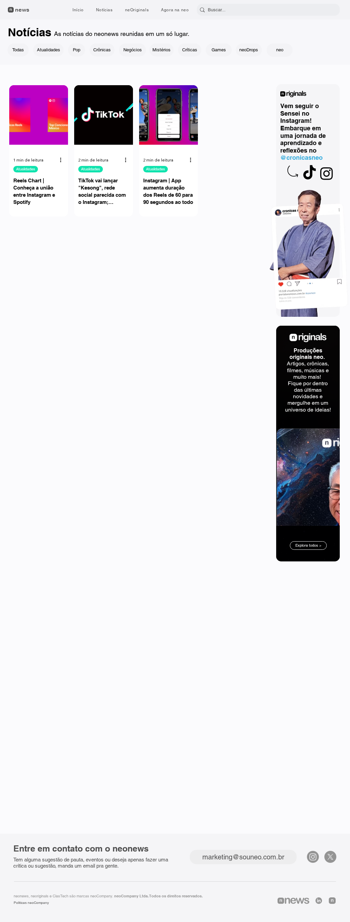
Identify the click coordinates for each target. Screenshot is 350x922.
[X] (330, 857)
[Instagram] (326, 173)
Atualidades (25, 169)
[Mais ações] (63, 160)
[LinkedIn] (318, 900)
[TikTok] (309, 173)
